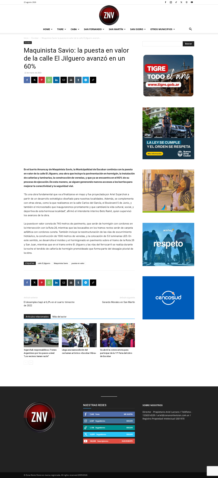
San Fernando (93, 29)
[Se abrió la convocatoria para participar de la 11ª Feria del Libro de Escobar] (117, 335)
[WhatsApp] (49, 80)
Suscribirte (127, 441)
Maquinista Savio (61, 263)
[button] (190, 29)
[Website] (186, 2)
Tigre (60, 29)
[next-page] (31, 363)
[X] (181, 2)
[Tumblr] (78, 80)
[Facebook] (165, 2)
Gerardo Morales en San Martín (118, 302)
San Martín (116, 29)
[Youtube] (191, 2)
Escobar (35, 38)
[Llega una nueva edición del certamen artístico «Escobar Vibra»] (79, 335)
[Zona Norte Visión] (109, 15)
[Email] (63, 80)
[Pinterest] (41, 80)
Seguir (129, 421)
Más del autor (60, 316)
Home (46, 29)
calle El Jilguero (44, 263)
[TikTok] (176, 2)
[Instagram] (170, 2)
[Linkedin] (56, 80)
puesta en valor (77, 263)
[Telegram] (86, 80)
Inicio (26, 38)
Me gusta (128, 414)
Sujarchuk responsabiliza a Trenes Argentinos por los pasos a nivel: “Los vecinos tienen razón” (40, 353)
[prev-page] (26, 363)
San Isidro (136, 29)
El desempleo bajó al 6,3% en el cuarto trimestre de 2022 (49, 304)
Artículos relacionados (37, 316)
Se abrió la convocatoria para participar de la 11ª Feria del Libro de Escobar (116, 353)
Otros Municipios (161, 29)
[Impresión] (71, 80)
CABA (74, 29)
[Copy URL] (93, 80)
